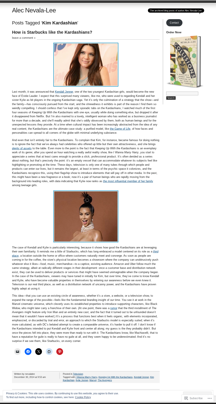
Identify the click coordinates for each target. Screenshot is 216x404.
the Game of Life (120, 128)
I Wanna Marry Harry (86, 377)
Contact (174, 22)
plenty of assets (22, 148)
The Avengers (105, 380)
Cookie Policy (83, 397)
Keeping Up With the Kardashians (116, 377)
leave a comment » (23, 37)
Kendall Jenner (64, 91)
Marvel (92, 380)
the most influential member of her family (128, 181)
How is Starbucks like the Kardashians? (52, 32)
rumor (113, 308)
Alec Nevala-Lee (34, 10)
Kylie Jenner (82, 380)
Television (78, 374)
